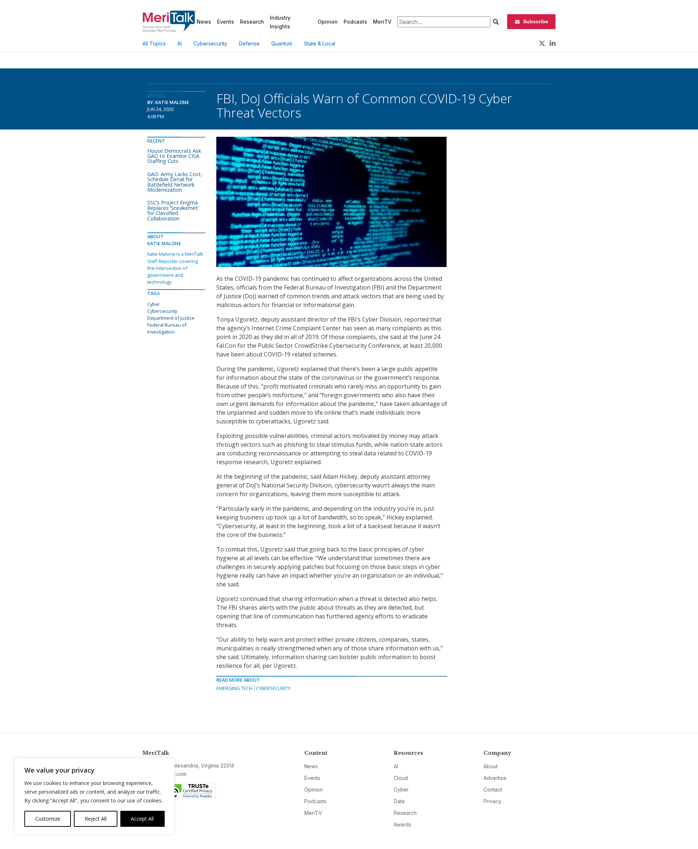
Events (225, 22)
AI (179, 43)
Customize (47, 818)
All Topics (154, 43)
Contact (493, 789)
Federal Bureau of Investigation (166, 328)
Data (399, 801)
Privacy (492, 801)
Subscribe (535, 21)
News (204, 22)
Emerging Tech (234, 688)
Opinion (328, 22)
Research (252, 22)
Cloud (401, 778)
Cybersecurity (210, 43)
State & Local (319, 43)
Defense (249, 43)
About (491, 766)
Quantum (281, 43)
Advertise (495, 778)
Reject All (96, 818)
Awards (402, 824)
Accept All (142, 818)
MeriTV (382, 22)
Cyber (153, 304)
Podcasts (355, 22)
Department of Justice (170, 318)
